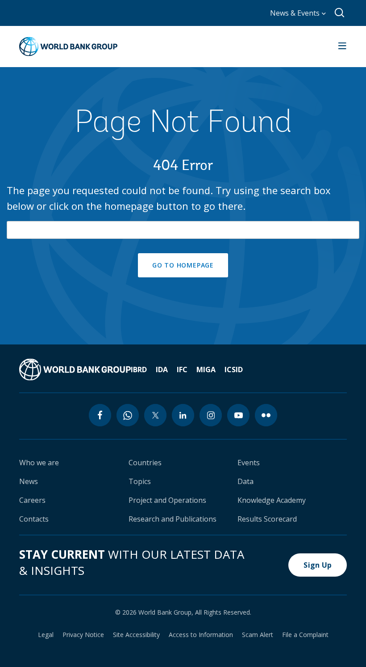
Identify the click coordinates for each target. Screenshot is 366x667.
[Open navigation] (342, 46)
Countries (145, 462)
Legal (46, 634)
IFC (182, 369)
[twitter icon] (155, 415)
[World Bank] (75, 369)
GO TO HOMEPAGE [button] (183, 265)
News (28, 481)
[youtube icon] (238, 415)
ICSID (234, 369)
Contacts (34, 519)
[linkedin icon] (183, 415)
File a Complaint (305, 634)
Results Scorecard (267, 519)
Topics (140, 481)
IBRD (139, 369)
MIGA (206, 369)
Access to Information (201, 634)
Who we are (39, 462)
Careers (32, 500)
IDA (162, 369)
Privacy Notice (83, 634)
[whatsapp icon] (127, 415)
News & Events (295, 13)
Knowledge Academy (271, 500)
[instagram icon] (211, 415)
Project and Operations (167, 500)
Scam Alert (257, 634)
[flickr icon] (266, 415)
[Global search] (340, 13)
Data (245, 481)
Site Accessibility (136, 634)
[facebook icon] (100, 415)
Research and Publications (172, 519)
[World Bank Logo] (68, 46)
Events (248, 462)
